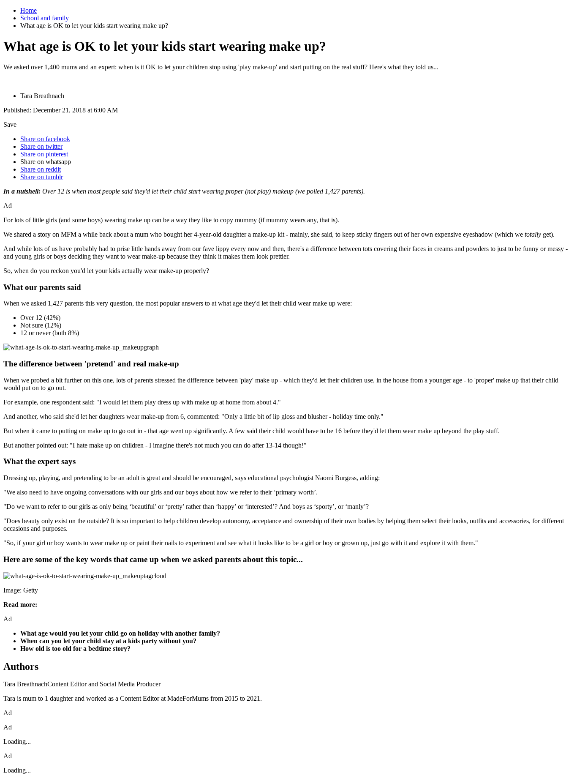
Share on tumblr (41, 176)
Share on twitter (41, 146)
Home (28, 10)
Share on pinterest (44, 154)
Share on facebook (45, 138)
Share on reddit (40, 169)
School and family (44, 18)
